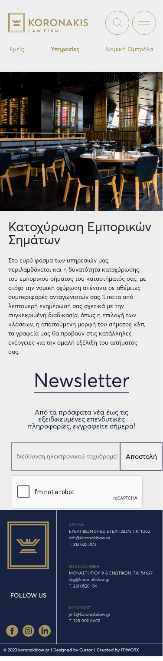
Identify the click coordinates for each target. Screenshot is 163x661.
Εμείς (17, 49)
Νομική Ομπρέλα (129, 49)
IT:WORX (130, 650)
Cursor (86, 650)
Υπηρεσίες (65, 49)
